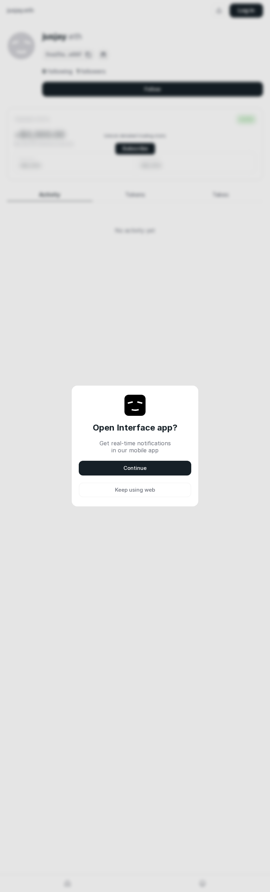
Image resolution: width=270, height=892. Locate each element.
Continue (135, 468)
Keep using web (135, 489)
